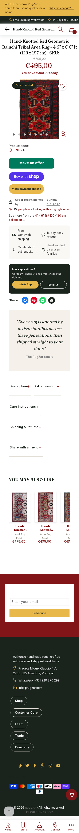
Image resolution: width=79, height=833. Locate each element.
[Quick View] (25, 497)
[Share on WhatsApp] (42, 300)
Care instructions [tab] (23, 406)
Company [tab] (22, 747)
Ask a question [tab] (45, 386)
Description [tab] (18, 386)
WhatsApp (25, 284)
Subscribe (39, 613)
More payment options (26, 188)
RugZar (30, 807)
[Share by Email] (51, 300)
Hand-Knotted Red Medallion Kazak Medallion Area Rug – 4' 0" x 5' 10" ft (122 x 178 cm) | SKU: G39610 (45, 528)
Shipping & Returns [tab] (24, 427)
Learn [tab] (19, 724)
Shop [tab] (19, 701)
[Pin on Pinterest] (34, 300)
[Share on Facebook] (25, 300)
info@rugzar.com (39, 812)
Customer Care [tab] (26, 712)
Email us (53, 284)
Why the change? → (62, 8)
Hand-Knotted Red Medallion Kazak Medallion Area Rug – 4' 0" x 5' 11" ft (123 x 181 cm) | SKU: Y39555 (19, 528)
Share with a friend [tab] (24, 447)
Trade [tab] (19, 735)
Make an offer (32, 165)
